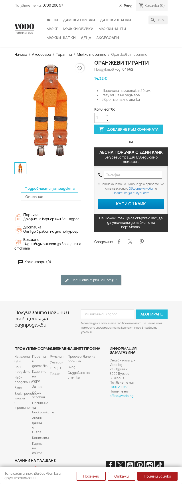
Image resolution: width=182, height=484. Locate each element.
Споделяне (119, 241)
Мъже (52, 28)
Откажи (121, 476)
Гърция (55, 368)
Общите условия (141, 188)
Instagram (149, 465)
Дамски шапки (115, 20)
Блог (18, 388)
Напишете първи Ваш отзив (94, 280)
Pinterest (141, 241)
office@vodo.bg (122, 396)
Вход (71, 367)
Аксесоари (107, 37)
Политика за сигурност (131, 193)
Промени (91, 476)
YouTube (130, 465)
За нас (37, 387)
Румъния (56, 356)
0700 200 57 (53, 5)
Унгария (56, 362)
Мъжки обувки (78, 28)
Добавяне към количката (128, 129)
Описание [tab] (34, 196)
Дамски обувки (79, 20)
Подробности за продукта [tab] (50, 188)
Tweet (130, 241)
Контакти (40, 438)
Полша (55, 374)
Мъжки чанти (112, 28)
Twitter (120, 465)
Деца (86, 37)
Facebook (110, 465)
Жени (52, 20)
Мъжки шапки (61, 37)
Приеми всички (157, 476)
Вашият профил (84, 348)
